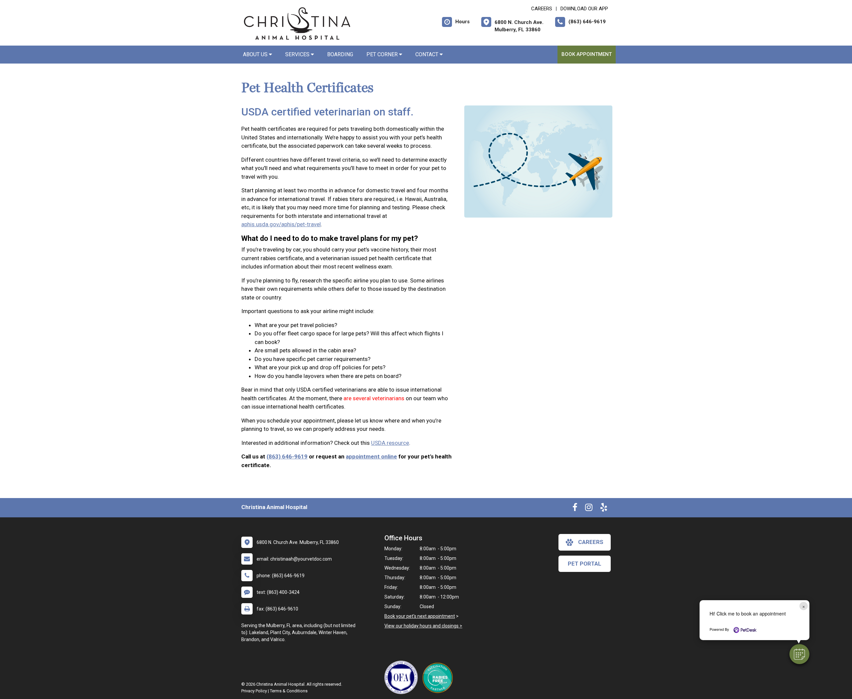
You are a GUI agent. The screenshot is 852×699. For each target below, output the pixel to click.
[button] (799, 654)
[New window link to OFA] (402, 677)
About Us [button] (256, 54)
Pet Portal (584, 563)
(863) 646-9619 (287, 456)
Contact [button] (427, 54)
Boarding (340, 54)
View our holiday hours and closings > (423, 625)
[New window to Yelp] (604, 508)
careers (590, 542)
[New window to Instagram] (589, 508)
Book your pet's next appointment (419, 616)
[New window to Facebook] (575, 508)
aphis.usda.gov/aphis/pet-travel (281, 224)
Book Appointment (586, 54)
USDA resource (390, 442)
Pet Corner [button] (382, 54)
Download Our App (584, 9)
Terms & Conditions (289, 690)
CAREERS (541, 9)
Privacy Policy (254, 690)
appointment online (371, 456)
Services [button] (298, 54)
